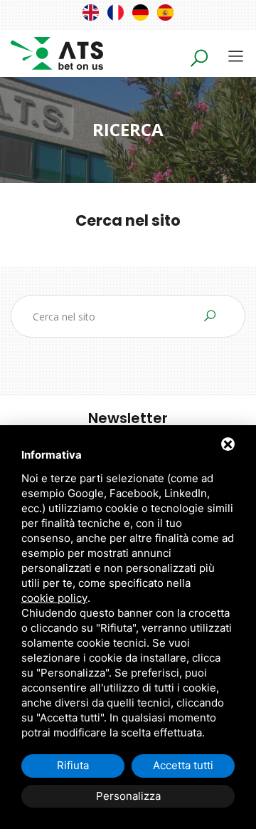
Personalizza (128, 796)
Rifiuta (73, 765)
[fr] (115, 12)
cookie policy (54, 598)
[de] (140, 12)
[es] (165, 12)
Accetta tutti (183, 765)
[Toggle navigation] (235, 56)
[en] (91, 12)
